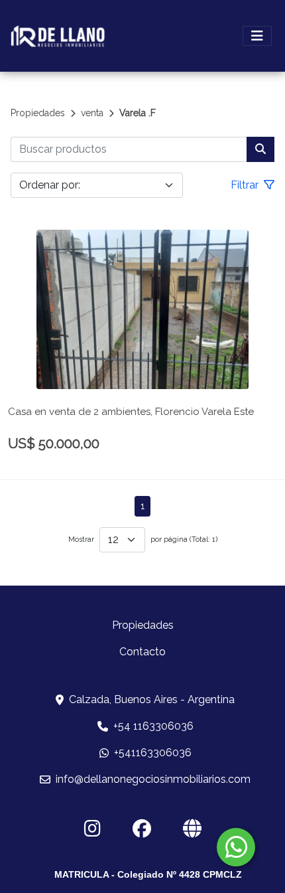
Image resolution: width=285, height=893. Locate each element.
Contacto (142, 651)
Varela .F (137, 113)
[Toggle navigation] (257, 36)
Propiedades (38, 113)
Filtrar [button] (246, 185)
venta (92, 113)
